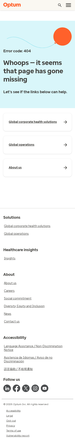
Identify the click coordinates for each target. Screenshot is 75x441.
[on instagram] (35, 388)
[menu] (68, 5)
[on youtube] (44, 388)
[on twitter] (26, 388)
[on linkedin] (7, 388)
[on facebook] (16, 388)
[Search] (60, 5)
